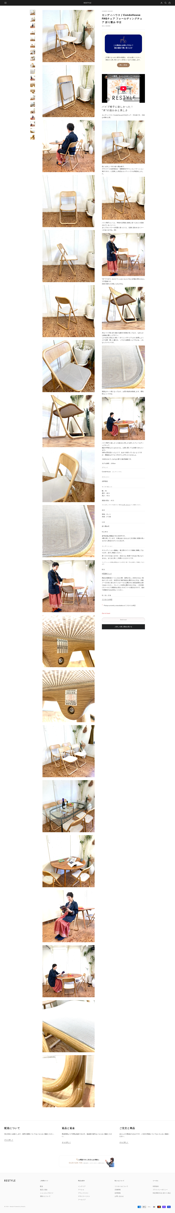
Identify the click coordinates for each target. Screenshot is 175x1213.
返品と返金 (43, 1190)
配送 (41, 1186)
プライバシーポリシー (160, 1190)
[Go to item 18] (32, 124)
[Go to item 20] (32, 137)
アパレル (81, 1190)
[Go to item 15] (32, 104)
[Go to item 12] (32, 84)
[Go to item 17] (32, 117)
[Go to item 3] (32, 25)
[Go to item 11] (32, 78)
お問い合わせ (126, 505)
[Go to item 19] (32, 130)
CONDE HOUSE (107, 11)
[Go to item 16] (32, 110)
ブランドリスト (83, 1193)
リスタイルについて (121, 1186)
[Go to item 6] (32, 45)
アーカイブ (82, 1200)
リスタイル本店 (107, 600)
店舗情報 (118, 1190)
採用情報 (118, 1193)
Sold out (123, 620)
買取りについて (45, 1196)
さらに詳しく (8, 1140)
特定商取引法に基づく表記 (162, 1193)
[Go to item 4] (32, 32)
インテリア (82, 1186)
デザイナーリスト (84, 1196)
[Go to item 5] (32, 38)
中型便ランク (107, 574)
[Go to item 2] (32, 19)
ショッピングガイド (46, 1193)
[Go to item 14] (32, 97)
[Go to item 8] (32, 58)
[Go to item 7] (32, 51)
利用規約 (156, 1186)
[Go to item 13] (32, 91)
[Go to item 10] (32, 71)
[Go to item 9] (32, 65)
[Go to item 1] (32, 12)
